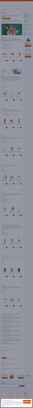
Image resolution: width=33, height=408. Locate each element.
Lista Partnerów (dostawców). (5, 405)
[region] (16, 403)
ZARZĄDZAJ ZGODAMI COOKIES (27, 404)
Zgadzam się (26, 400)
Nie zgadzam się (27, 402)
